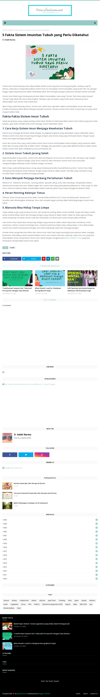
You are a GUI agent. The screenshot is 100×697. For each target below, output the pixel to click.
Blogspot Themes (44, 694)
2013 (50, 567)
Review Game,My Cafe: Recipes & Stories (29, 483)
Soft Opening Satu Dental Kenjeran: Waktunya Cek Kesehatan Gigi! (81, 289)
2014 (50, 563)
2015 (50, 559)
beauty (84, 600)
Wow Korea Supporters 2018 (52, 604)
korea (23, 604)
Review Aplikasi (9, 608)
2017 (50, 551)
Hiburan (92, 600)
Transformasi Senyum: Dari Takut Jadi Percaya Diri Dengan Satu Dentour (17, 289)
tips (91, 604)
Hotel (5, 604)
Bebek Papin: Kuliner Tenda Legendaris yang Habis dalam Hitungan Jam (42, 624)
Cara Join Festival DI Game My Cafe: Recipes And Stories (35, 493)
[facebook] (9, 454)
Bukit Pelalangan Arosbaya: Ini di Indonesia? (31, 503)
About (85, 694)
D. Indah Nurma (9, 40)
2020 (50, 539)
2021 (50, 536)
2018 (50, 547)
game (77, 600)
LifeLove (42, 600)
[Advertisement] (50, 406)
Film (29, 604)
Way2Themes (21, 694)
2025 (50, 520)
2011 (50, 575)
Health (10, 30)
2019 (50, 543)
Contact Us (94, 694)
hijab (75, 604)
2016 (50, 555)
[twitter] (26, 454)
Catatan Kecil (24, 600)
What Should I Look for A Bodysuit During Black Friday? (48, 289)
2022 (50, 532)
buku (19, 608)
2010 (50, 579)
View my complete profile (22, 438)
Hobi (70, 600)
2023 (50, 528)
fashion (36, 604)
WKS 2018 (83, 604)
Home (4, 30)
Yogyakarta (14, 604)
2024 (50, 524)
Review (14, 600)
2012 (50, 571)
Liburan (6, 600)
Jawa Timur (52, 600)
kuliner (34, 600)
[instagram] (42, 454)
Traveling (62, 600)
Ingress (67, 604)
